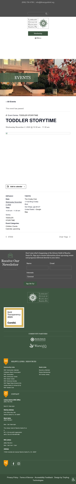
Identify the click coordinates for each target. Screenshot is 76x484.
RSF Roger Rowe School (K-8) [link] (12, 383)
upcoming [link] (16, 229)
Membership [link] (38, 33)
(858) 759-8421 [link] (8, 420)
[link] (73, 479)
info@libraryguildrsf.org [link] (45, 2)
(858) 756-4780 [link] (28, 2)
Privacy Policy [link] (12, 477)
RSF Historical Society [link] (10, 381)
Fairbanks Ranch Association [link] (12, 372)
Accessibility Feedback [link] (44, 477)
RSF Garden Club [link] (9, 387)
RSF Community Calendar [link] (11, 370)
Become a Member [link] (44, 370)
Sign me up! (30, 283)
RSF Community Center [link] (10, 376)
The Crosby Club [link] (31, 199)
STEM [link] (10, 236)
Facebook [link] (13, 464)
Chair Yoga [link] (63, 236)
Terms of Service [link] (26, 477)
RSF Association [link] (8, 374)
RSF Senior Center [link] (9, 379)
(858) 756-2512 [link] (8, 443)
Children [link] (9, 226)
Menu (39, 38)
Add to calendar (16, 186)
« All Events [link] (11, 101)
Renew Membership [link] (44, 372)
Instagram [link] (19, 464)
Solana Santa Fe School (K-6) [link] (12, 385)
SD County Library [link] (44, 374)
